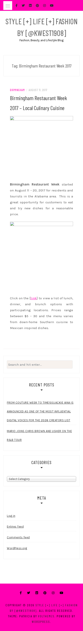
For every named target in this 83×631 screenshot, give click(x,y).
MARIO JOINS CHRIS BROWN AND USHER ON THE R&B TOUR (39, 435)
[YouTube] (61, 593)
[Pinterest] (44, 593)
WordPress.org (17, 548)
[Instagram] (53, 593)
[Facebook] (21, 593)
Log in (11, 515)
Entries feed (15, 526)
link (34, 298)
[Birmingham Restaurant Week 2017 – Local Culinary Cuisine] (41, 147)
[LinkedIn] (36, 593)
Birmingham (17, 90)
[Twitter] (28, 593)
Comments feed (18, 537)
